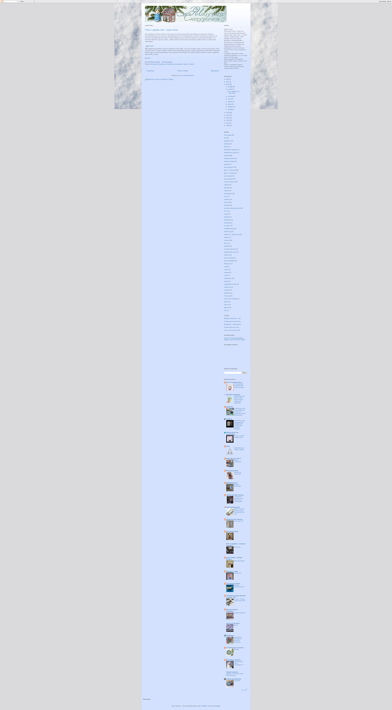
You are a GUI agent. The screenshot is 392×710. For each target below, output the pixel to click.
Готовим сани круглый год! (232, 321)
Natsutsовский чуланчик (234, 519)
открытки (227, 240)
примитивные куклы (230, 252)
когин (225, 196)
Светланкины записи (233, 583)
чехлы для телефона (230, 299)
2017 (227, 82)
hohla (228, 446)
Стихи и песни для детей (232, 330)
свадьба (226, 272)
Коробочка (237, 680)
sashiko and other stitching (234, 495)
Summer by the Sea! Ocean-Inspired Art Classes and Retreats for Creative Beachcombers (240, 412)
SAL (225, 310)
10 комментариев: (167, 62)
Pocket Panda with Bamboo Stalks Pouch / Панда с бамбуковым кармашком (239, 400)
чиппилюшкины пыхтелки (235, 647)
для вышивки (169, 64)
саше (225, 266)
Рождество (227, 263)
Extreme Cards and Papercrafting (232, 433)
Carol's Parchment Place (234, 382)
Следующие (150, 70)
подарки (226, 246)
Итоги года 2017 (238, 521)
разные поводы (228, 258)
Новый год (227, 231)
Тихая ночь (237, 547)
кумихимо (227, 205)
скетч (225, 275)
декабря (230, 86)
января (230, 109)
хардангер (227, 293)
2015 (227, 112)
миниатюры (227, 220)
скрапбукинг (228, 278)
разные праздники (229, 260)
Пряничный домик (239, 561)
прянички (227, 255)
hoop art (226, 304)
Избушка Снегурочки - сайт (232, 318)
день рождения (228, 167)
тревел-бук (227, 287)
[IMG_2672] (149, 46)
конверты (227, 199)
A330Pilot (204, 706)
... (234, 533)
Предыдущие (215, 70)
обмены (191, 64)
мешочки (226, 217)
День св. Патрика (229, 173)
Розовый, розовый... (240, 613)
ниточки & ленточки (232, 623)
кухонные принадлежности (232, 208)
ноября (230, 89)
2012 (227, 120)
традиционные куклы (230, 284)
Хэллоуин (227, 296)
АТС (225, 138)
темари (226, 281)
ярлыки (226, 301)
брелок (226, 146)
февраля (231, 106)
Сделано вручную (232, 672)
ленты (226, 211)
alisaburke (229, 407)
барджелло (227, 141)
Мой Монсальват (231, 483)
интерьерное (228, 193)
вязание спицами (229, 161)
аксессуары (154, 64)
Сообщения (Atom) (188, 75)
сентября (231, 96)
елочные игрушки (229, 182)
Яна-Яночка (230, 635)
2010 (227, 125)
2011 (227, 123)
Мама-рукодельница (233, 507)
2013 (227, 118)
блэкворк (227, 144)
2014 (227, 115)
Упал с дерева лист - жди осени (161, 29)
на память (227, 225)
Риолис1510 (237, 573)
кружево (236, 649)
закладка (227, 187)
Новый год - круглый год (231, 234)
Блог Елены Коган (232, 531)
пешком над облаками (233, 679)
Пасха (226, 243)
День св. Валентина (230, 170)
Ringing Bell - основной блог (232, 324)
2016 (227, 84)
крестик (186, 64)
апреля (230, 101)
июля (230, 99)
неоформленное (229, 228)
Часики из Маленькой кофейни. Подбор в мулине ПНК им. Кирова (234, 338)
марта (230, 104)
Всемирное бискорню (230, 149)
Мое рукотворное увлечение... (232, 610)
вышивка (161, 64)
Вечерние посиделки (233, 394)
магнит (226, 214)
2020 (227, 79)
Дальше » (148, 58)
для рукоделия (178, 64)
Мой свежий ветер (232, 470)
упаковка (227, 290)
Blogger (218, 706)
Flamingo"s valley (232, 571)
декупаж (226, 164)
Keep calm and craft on (233, 458)
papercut (226, 307)
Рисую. (236, 625)
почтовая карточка (230, 249)
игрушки (226, 190)
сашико (226, 269)
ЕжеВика (229, 419)
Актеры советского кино (231, 327)
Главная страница (182, 70)
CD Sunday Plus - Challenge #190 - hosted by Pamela (239, 385)
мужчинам (227, 223)
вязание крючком (229, 158)
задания (226, 185)
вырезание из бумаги (230, 152)
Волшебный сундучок (233, 660)
